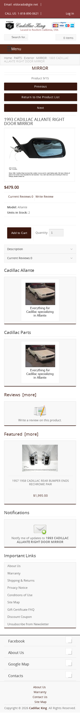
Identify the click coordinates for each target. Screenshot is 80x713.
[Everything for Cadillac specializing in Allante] (40, 300)
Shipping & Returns (20, 580)
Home (8, 58)
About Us (14, 566)
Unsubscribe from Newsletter (28, 624)
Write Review (44, 196)
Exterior (29, 58)
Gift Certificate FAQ (20, 609)
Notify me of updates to (40, 540)
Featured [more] (21, 434)
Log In (70, 13)
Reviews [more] (20, 395)
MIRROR (41, 58)
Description (15, 249)
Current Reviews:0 (20, 196)
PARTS (18, 58)
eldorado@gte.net (25, 4)
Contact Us (40, 697)
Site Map (13, 602)
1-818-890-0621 (28, 13)
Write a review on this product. (40, 420)
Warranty (14, 573)
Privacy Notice (17, 587)
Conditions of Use (19, 595)
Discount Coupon (19, 617)
